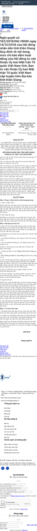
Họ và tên (3, 484)
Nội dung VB (4, 113)
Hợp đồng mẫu (9, 426)
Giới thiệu (7, 408)
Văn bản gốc (4, 114)
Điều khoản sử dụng (11, 444)
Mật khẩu (3, 490)
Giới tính (2, 494)
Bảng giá (7, 414)
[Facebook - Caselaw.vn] (2, 468)
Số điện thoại (4, 488)
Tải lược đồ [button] (3, 109)
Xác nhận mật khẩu (6, 492)
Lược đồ (3, 118)
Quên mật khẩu (32, 525)
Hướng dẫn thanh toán (11, 453)
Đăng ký (24, 530)
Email (1, 486)
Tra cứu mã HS (9, 432)
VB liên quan (4, 120)
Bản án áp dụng (5, 121)
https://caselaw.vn (28, 463)
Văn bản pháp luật (10, 429)
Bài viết (5, 22)
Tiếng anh (5, 116)
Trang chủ (2, 29)
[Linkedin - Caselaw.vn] (7, 468)
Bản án (6, 423)
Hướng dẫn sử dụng (8, 3)
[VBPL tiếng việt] (1, 94)
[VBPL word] (1, 98)
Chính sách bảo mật (10, 447)
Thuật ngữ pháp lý (10, 434)
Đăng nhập (24, 509)
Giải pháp (7, 411)
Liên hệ (21, 3)
